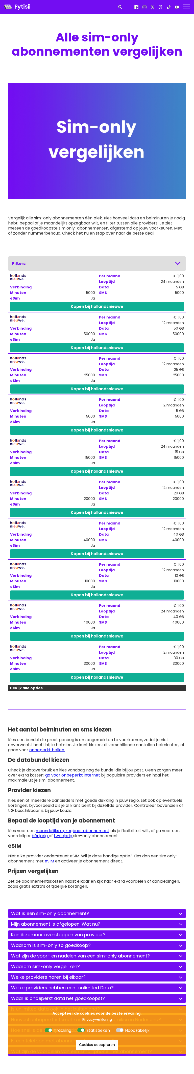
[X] (153, 7)
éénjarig (40, 836)
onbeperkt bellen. (47, 750)
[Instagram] (144, 7)
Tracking (62, 1030)
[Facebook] (136, 7)
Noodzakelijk (137, 1030)
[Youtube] (177, 7)
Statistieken (98, 1030)
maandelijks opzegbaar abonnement (72, 831)
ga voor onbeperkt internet (73, 775)
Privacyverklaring (97, 1019)
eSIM (50, 861)
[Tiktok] (169, 7)
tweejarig (63, 836)
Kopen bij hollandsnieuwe (97, 306)
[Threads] (161, 7)
